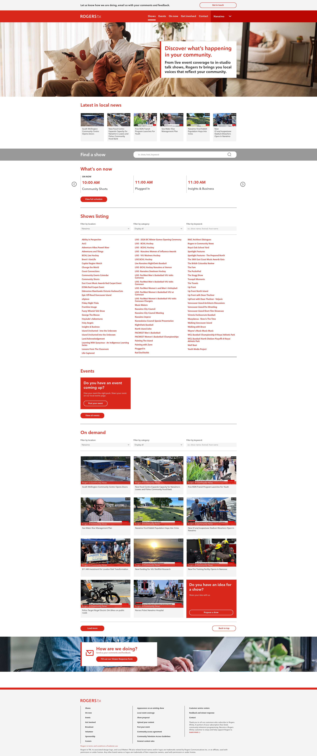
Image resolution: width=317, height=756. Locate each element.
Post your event (95, 403)
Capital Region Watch (92, 263)
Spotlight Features (196, 251)
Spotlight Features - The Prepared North (206, 255)
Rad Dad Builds (142, 352)
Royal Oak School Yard (198, 247)
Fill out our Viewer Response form (117, 659)
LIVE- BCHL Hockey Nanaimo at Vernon (153, 267)
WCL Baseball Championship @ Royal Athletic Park (211, 335)
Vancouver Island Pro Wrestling (202, 307)
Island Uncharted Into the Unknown (99, 335)
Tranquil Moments (196, 279)
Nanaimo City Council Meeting (149, 313)
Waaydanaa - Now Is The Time (202, 319)
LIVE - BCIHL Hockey (144, 247)
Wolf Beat (192, 345)
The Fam (192, 267)
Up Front (192, 287)
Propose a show (211, 612)
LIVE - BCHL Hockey (144, 243)
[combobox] (182, 154)
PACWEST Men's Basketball (147, 333)
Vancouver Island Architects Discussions (206, 303)
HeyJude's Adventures (92, 319)
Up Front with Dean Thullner (201, 295)
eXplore (85, 299)
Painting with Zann (143, 345)
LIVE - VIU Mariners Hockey (147, 255)
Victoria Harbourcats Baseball (201, 315)
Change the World (90, 267)
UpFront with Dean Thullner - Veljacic (205, 299)
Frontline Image (89, 307)
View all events (92, 415)
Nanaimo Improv (143, 317)
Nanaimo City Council (145, 309)
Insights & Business (201, 188)
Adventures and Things (92, 251)
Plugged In (142, 188)
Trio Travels (193, 283)
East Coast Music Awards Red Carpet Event (101, 283)
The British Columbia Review (201, 263)
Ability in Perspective (91, 239)
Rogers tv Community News (201, 243)
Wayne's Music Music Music (200, 331)
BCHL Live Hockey (90, 255)
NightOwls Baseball (144, 325)
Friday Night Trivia (90, 303)
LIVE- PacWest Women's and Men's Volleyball (156, 288)
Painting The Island (144, 341)
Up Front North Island (198, 291)
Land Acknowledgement (93, 339)
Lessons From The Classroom (95, 349)
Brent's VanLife (89, 259)
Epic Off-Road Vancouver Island (96, 295)
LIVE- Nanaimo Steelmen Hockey (150, 271)
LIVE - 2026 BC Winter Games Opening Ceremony (158, 239)
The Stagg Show (195, 275)
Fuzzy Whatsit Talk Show (93, 311)
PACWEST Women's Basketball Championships (157, 337)
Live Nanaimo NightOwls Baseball (151, 263)
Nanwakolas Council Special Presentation (154, 321)
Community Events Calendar (95, 275)
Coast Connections (90, 271)
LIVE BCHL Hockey (143, 259)
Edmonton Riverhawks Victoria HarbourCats (102, 291)
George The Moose (91, 315)
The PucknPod (194, 271)
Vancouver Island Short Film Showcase (206, 311)
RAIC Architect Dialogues (199, 239)
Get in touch (218, 5)
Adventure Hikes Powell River (95, 247)
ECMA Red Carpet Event (93, 287)
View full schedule (93, 199)
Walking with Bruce (197, 327)
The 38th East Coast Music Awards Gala (206, 259)
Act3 (84, 243)
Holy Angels (87, 323)
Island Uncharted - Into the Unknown (99, 331)
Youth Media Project (197, 349)
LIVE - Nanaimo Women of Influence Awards (155, 251)
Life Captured (88, 353)
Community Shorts (95, 189)
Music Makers (141, 305)
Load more (92, 628)
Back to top (224, 628)
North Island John (143, 329)
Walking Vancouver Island (200, 323)
